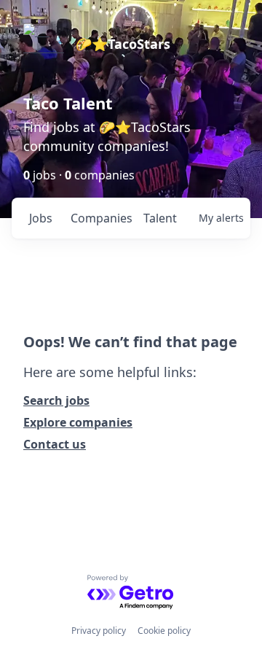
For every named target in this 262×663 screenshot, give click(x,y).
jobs (40, 218)
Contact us (54, 444)
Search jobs (56, 400)
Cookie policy (164, 630)
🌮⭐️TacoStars (123, 44)
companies (101, 218)
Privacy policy (98, 630)
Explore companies (77, 422)
